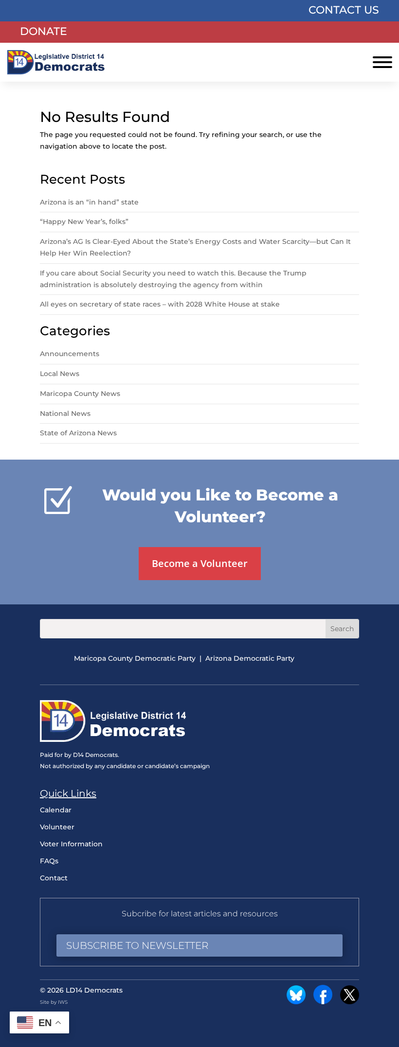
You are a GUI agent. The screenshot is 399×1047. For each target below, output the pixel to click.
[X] (349, 1001)
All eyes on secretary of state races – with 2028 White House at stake (160, 304)
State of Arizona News (78, 433)
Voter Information (71, 844)
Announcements (69, 353)
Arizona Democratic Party (249, 658)
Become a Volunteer (200, 563)
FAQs (49, 861)
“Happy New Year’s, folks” (85, 221)
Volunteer (57, 827)
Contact (54, 878)
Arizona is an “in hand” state (89, 202)
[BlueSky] (296, 1001)
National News (65, 413)
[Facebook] (322, 1001)
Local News (59, 373)
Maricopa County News (80, 393)
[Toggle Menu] (382, 62)
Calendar (56, 810)
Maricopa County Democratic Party (135, 658)
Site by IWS (54, 1002)
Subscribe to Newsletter (137, 945)
